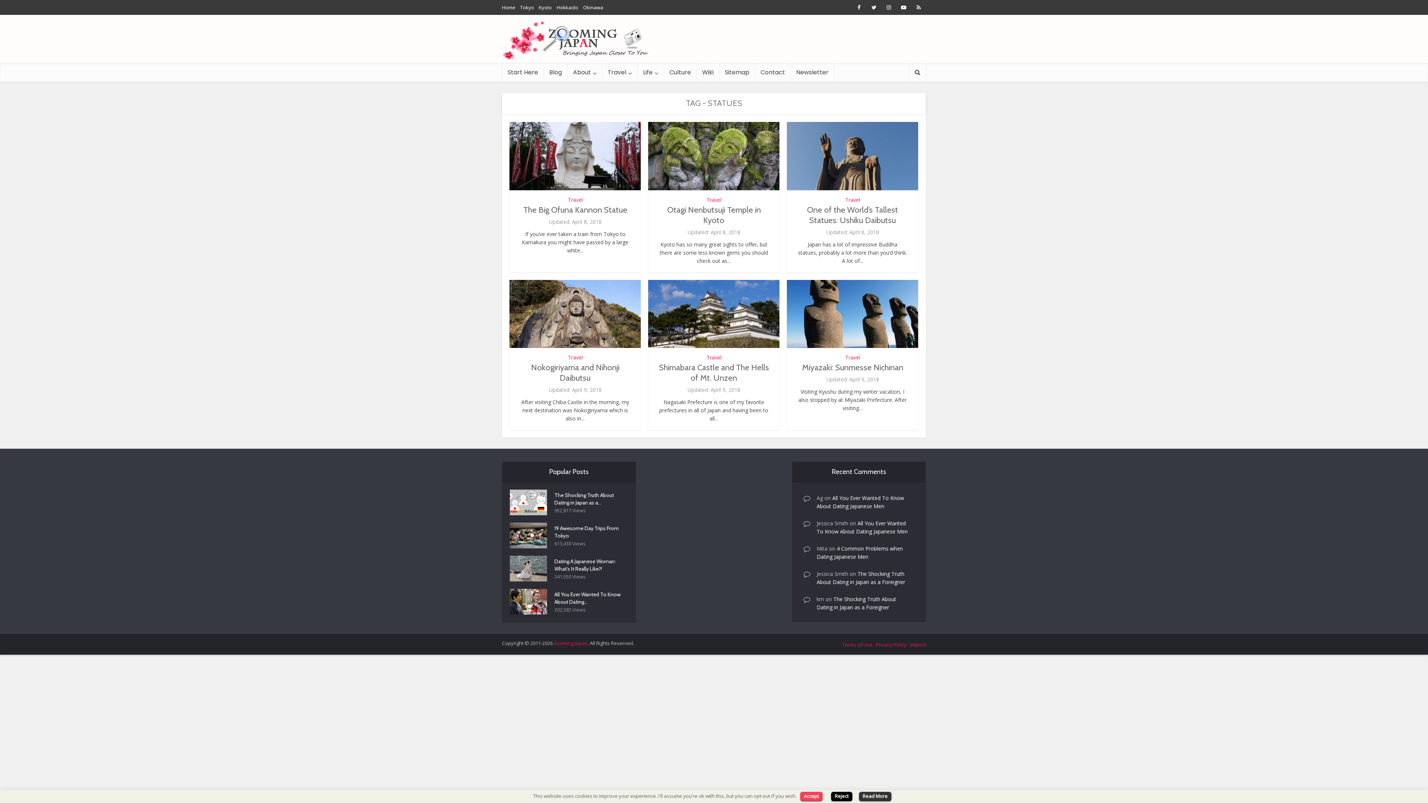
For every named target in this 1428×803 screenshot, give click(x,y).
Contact (772, 72)
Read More (875, 796)
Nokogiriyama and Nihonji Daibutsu (575, 372)
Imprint (918, 644)
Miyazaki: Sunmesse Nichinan (852, 367)
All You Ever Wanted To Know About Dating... (587, 598)
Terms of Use (857, 644)
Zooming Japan (571, 643)
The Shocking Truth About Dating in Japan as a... (584, 499)
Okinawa (593, 7)
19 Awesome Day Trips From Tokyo (586, 532)
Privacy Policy (891, 644)
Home (508, 7)
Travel (617, 72)
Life (648, 72)
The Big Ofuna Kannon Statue (575, 210)
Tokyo (527, 7)
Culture (680, 72)
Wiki (708, 72)
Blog (555, 72)
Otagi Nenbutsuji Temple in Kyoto (714, 215)
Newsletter (812, 72)
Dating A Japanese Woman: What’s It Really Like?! (585, 565)
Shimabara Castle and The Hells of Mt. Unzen (714, 372)
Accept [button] (811, 796)
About (582, 72)
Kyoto (545, 7)
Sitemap (737, 72)
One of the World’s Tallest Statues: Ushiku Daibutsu (852, 215)
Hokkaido (567, 7)
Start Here (523, 72)
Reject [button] (842, 796)
